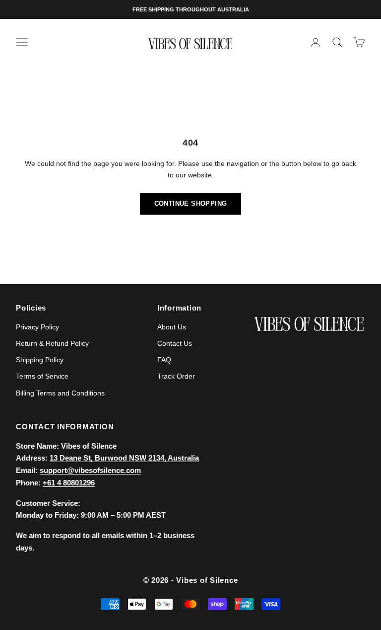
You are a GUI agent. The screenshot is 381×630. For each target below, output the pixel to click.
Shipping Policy (40, 360)
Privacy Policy (37, 327)
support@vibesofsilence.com (90, 470)
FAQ (164, 360)
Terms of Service (42, 376)
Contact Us (174, 343)
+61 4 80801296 (69, 482)
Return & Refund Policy (52, 343)
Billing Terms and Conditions (60, 393)
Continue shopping (190, 203)
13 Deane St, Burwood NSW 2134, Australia (124, 458)
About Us (171, 327)
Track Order (176, 376)
